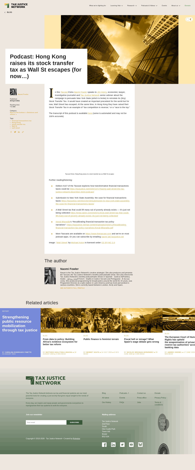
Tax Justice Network (89, 95)
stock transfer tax (18, 124)
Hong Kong (16, 122)
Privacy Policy (160, 398)
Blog (104, 393)
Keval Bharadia (63, 222)
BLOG (9, 12)
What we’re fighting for (97, 5)
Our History (106, 402)
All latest (105, 398)
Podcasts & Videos (148, 5)
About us (174, 5)
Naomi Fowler (23, 94)
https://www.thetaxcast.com (98, 234)
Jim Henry (102, 92)
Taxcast (64, 92)
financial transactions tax (21, 121)
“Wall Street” (62, 242)
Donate (187, 5)
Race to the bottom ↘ (18, 112)
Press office (141, 398)
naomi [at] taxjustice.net (112, 237)
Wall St (14, 126)
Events (164, 5)
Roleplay (76, 439)
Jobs (139, 402)
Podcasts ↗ (124, 393)
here (90, 113)
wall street (16, 128)
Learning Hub (115, 5)
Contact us (141, 393)
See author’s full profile (72, 288)
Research (130, 5)
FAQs (122, 402)
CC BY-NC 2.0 (108, 242)
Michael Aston (77, 242)
